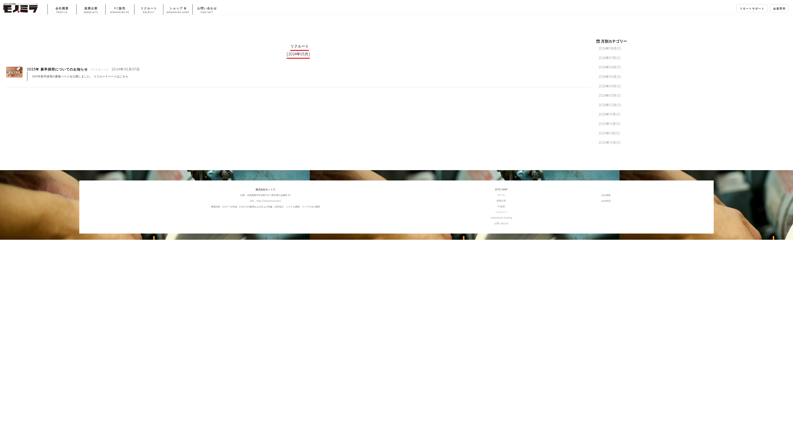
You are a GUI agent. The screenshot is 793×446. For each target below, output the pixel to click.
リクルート (149, 10)
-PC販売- (501, 206)
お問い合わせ (207, 10)
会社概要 (62, 10)
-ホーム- (501, 194)
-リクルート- (501, 212)
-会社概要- (606, 195)
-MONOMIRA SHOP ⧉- (501, 217)
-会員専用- (606, 200)
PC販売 (119, 10)
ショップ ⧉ (177, 10)
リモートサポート (752, 8)
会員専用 (779, 8)
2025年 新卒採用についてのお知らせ (57, 69)
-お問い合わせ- (501, 223)
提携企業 (91, 10)
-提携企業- (501, 200)
